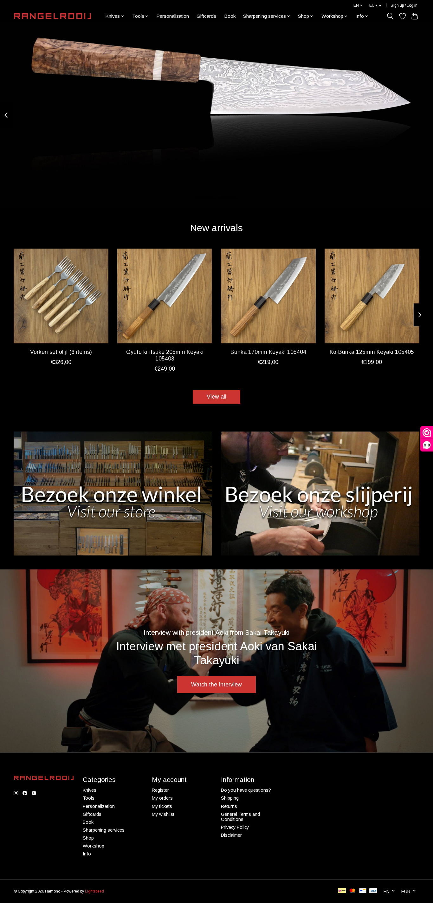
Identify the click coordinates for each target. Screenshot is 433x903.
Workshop (93, 845)
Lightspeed (94, 891)
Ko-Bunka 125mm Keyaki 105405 (372, 352)
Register (160, 790)
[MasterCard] (352, 891)
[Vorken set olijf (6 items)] (61, 296)
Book (230, 16)
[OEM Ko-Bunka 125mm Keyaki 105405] (372, 296)
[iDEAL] (342, 891)
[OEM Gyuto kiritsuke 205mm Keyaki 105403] (164, 296)
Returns (229, 806)
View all (216, 396)
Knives (89, 790)
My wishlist (163, 814)
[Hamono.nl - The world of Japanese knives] (52, 16)
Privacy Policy (235, 827)
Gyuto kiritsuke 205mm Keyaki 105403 (165, 355)
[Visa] (373, 891)
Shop (88, 838)
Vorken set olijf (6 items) (61, 352)
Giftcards (206, 16)
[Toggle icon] (390, 16)
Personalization (172, 16)
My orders (162, 798)
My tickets (162, 806)
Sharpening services (104, 830)
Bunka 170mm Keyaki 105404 (268, 352)
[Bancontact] (363, 891)
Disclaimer (231, 835)
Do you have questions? (246, 790)
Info (87, 853)
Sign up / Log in (404, 5)
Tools (88, 798)
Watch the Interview (216, 684)
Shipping (230, 798)
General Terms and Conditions (240, 817)
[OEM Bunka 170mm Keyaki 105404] (268, 296)
